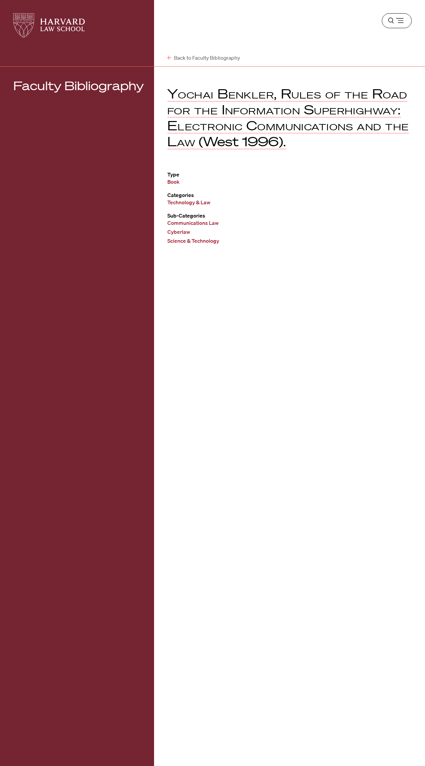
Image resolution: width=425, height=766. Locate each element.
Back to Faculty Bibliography (206, 57)
